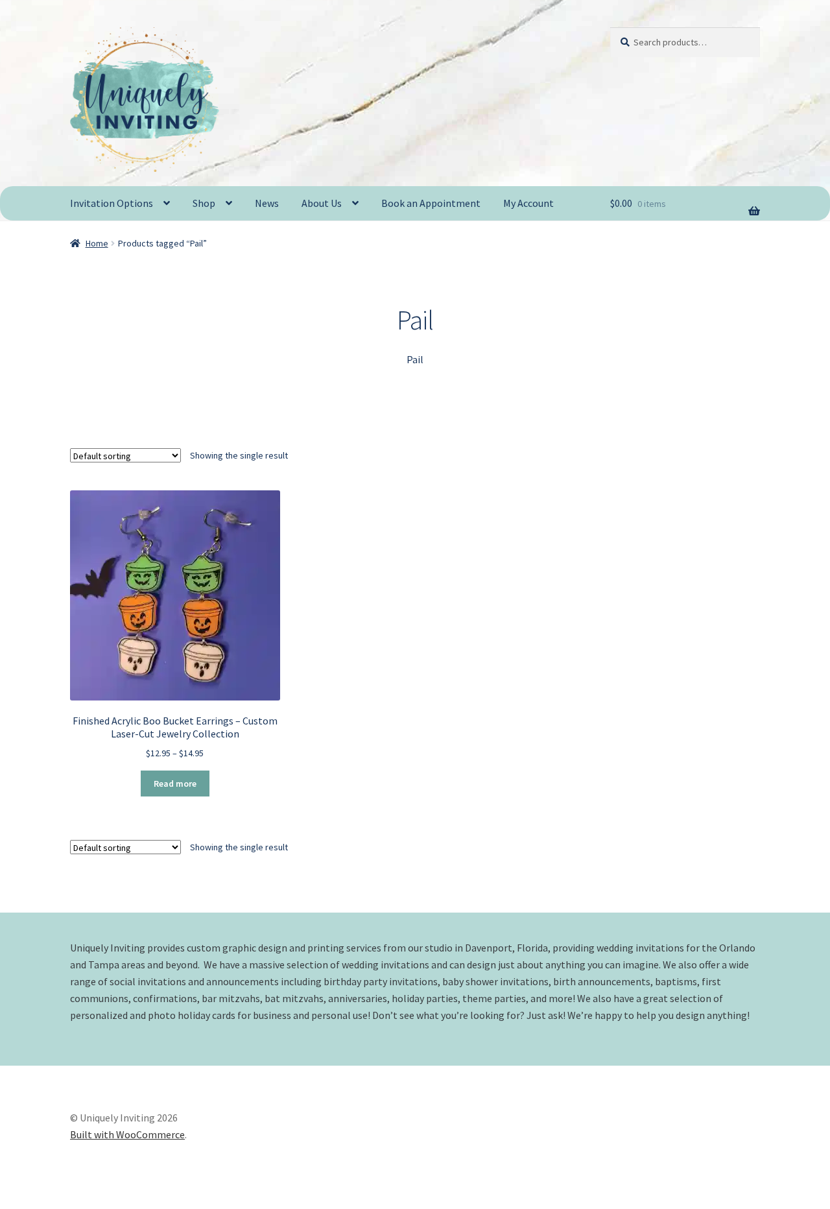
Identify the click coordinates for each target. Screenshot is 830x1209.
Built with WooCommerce (127, 1134)
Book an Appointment (430, 203)
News (267, 203)
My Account (528, 203)
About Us (322, 203)
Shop (204, 203)
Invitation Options (111, 203)
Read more (175, 783)
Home (97, 243)
